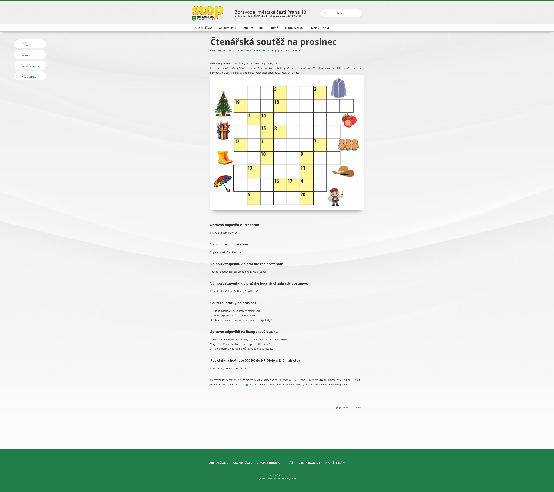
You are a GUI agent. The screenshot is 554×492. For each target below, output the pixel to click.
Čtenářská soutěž (255, 50)
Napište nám (335, 463)
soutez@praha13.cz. (249, 384)
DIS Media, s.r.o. (287, 478)
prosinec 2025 (224, 50)
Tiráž (289, 463)
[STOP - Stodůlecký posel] (207, 20)
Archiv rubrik (268, 463)
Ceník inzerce (309, 463)
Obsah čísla (218, 463)
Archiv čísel (242, 463)
